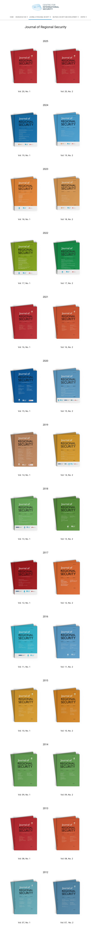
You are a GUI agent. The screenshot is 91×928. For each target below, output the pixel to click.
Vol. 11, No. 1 (24, 667)
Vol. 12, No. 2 (67, 603)
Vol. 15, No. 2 (67, 411)
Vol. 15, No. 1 (24, 411)
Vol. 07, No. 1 (24, 922)
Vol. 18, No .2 (67, 219)
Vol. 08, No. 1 (24, 858)
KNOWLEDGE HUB (21, 17)
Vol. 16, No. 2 (67, 347)
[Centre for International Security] (45, 7)
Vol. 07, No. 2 (66, 922)
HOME (12, 17)
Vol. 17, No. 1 (24, 283)
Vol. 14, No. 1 (24, 475)
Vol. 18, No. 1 (24, 219)
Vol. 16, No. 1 (24, 347)
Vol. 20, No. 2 (67, 91)
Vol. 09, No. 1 (24, 794)
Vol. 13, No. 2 (67, 539)
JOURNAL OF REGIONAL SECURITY (39, 17)
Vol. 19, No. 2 (67, 155)
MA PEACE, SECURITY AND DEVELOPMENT (65, 17)
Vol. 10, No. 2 (67, 730)
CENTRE (82, 17)
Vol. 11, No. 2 (67, 667)
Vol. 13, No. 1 (24, 539)
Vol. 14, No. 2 (67, 475)
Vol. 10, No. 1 (24, 730)
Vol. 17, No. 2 (67, 283)
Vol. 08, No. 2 (67, 858)
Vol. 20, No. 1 (24, 91)
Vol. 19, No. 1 (24, 155)
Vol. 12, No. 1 (24, 603)
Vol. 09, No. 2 (67, 794)
